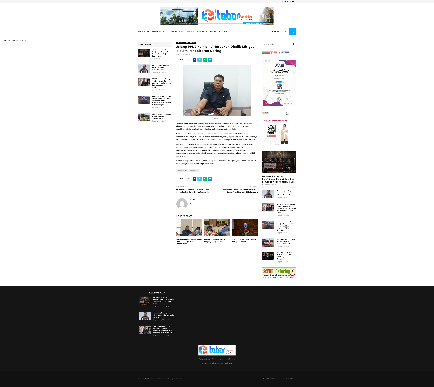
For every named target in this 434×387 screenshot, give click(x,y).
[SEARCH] (293, 44)
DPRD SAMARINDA (190, 42)
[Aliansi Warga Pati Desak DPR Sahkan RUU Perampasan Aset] (144, 117)
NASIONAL (201, 32)
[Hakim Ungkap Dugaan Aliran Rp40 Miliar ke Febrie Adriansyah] (144, 68)
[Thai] (287, 53)
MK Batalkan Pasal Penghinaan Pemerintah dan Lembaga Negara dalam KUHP (161, 53)
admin (180, 54)
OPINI (225, 32)
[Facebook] (273, 31)
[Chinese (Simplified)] (268, 53)
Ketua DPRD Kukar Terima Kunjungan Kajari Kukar (214, 240)
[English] (272, 53)
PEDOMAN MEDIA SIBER (269, 378)
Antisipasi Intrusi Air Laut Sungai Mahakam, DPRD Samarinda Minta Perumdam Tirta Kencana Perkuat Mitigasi (161, 101)
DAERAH (189, 32)
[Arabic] (264, 53)
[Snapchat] (286, 31)
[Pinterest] (281, 31)
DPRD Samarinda (182, 170)
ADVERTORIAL (157, 32)
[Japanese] (279, 53)
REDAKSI (281, 378)
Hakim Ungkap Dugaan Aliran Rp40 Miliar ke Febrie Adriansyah (160, 67)
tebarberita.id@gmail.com (222, 363)
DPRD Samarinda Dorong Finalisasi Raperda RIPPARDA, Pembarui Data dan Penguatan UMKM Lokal (161, 83)
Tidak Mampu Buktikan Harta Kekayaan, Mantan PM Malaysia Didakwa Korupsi (286, 256)
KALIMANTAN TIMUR (175, 32)
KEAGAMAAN (215, 32)
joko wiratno (194, 170)
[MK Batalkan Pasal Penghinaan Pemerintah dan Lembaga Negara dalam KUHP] (144, 53)
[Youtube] (284, 31)
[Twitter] (275, 31)
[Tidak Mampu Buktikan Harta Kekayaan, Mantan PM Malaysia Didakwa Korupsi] (268, 256)
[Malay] (283, 53)
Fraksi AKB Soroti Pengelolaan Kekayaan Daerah (244, 240)
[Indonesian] (276, 53)
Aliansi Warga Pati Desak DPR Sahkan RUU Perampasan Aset (161, 116)
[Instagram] (278, 31)
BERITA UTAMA (143, 32)
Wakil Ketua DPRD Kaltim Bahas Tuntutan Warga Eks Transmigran (189, 241)
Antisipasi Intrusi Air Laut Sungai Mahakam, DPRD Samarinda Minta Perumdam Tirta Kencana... (286, 226)
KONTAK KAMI (290, 378)
